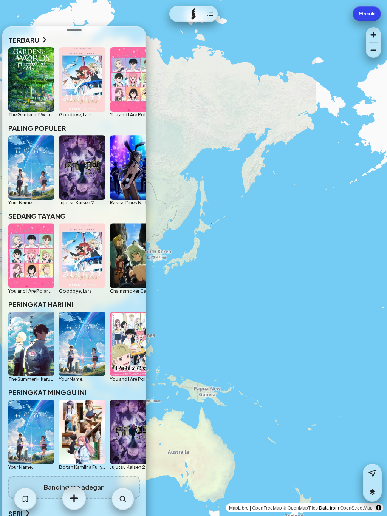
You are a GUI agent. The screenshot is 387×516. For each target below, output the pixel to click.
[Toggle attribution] (378, 507)
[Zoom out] (373, 50)
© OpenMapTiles (300, 507)
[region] (193, 258)
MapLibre (239, 507)
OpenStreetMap (356, 507)
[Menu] (193, 14)
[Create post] (74, 498)
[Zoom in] (373, 34)
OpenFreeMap (267, 507)
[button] (372, 492)
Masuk (367, 14)
